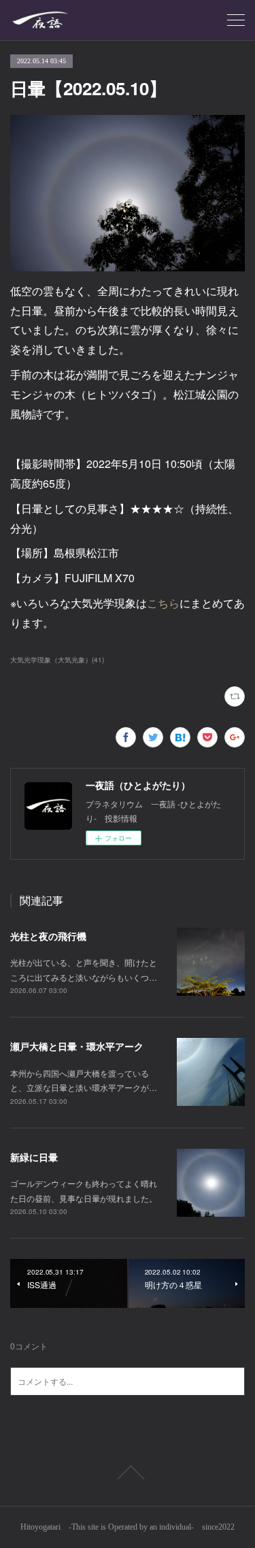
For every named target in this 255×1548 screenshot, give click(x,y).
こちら (163, 603)
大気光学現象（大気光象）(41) (57, 659)
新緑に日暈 (34, 1157)
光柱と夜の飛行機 (48, 936)
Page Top (127, 1472)
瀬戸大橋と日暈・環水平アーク (76, 1046)
